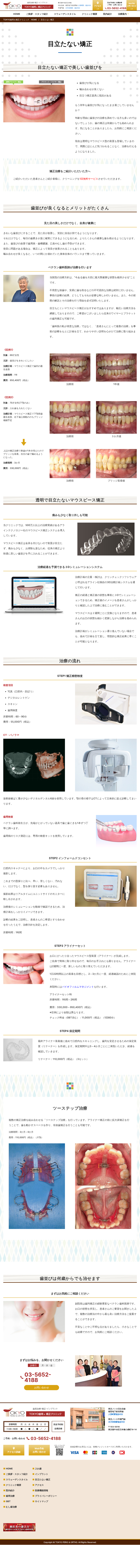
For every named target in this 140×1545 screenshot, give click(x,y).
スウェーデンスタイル (17, 1479)
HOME (9, 1468)
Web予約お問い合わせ (131, 4)
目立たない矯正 (42, 1479)
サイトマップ (41, 1501)
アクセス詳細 (13, 1452)
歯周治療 (10, 1495)
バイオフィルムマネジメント (78, 986)
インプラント (41, 1474)
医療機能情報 (41, 1490)
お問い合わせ (41, 1387)
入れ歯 (38, 1468)
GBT (8, 1501)
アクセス (97, 6)
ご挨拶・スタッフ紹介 (17, 1474)
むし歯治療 (11, 1506)
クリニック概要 (13, 1485)
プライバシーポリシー (46, 1495)
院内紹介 (10, 1490)
